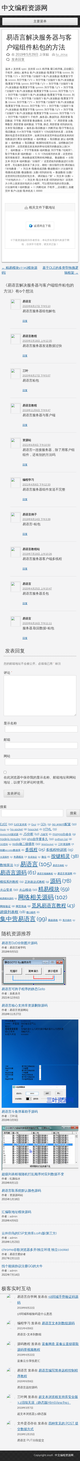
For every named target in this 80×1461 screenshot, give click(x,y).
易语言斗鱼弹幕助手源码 (20, 1112)
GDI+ (46, 824)
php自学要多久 (40, 839)
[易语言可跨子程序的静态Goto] (34, 972)
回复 (25, 321)
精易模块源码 (8, 898)
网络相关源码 (42, 897)
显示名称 (10, 723)
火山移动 (28, 889)
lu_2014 (61, 54)
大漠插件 (6, 857)
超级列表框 (12, 912)
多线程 (35, 849)
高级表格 (55, 920)
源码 (60, 880)
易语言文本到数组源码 (58, 1323)
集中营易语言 (23, 918)
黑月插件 (69, 920)
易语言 (36, 864)
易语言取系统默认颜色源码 (21, 1191)
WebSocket (49, 844)
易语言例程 (60, 865)
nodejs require (13, 839)
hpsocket (35, 829)
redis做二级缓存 (26, 844)
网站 (7, 756)
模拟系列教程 (12, 882)
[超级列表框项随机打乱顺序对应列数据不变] (40, 1149)
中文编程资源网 (25, 7)
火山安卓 (9, 889)
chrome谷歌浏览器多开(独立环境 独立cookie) (35, 1250)
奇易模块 (20, 856)
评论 (8, 673)
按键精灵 (65, 856)
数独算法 (9, 865)
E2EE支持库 (22, 824)
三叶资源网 (66, 844)
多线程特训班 (59, 850)
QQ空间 (5, 844)
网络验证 (7, 906)
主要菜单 (40, 21)
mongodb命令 (64, 834)
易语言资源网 (66, 873)
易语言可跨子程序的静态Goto (23, 989)
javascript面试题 (11, 834)
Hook (4, 829)
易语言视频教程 (46, 873)
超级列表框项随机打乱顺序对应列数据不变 (33, 1174)
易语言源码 (18, 872)
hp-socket (18, 829)
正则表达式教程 (37, 881)
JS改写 (45, 834)
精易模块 (53, 889)
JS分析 (31, 834)
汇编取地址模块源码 (16, 1212)
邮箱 (7, 740)
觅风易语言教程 (53, 905)
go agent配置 (64, 824)
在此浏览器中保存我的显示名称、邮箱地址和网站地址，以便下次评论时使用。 (40, 779)
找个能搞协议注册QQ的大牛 (22, 1266)
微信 (45, 856)
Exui (35, 824)
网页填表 (23, 906)
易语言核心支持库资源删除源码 (25, 1005)
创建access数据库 (12, 850)
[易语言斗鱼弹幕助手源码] (40, 1064)
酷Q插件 (32, 912)
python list (63, 839)
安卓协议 (34, 857)
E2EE (6, 824)
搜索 (3, 807)
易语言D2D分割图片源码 (19, 943)
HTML (50, 829)
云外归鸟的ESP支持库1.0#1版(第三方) (29, 1233)
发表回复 (18, 59)
